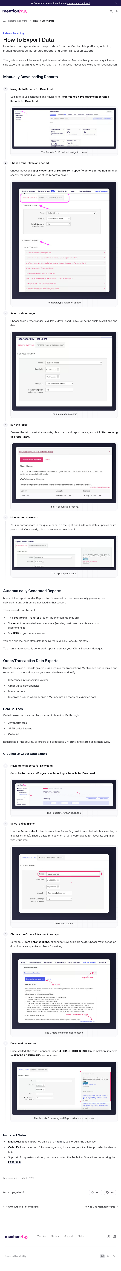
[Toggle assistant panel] (117, 11)
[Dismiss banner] (116, 3)
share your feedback (78, 3)
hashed (59, 1141)
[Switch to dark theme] (114, 1256)
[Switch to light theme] (108, 1256)
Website (41, 1236)
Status (81, 1236)
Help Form (14, 1161)
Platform (55, 1236)
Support (68, 1236)
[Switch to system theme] (102, 1256)
